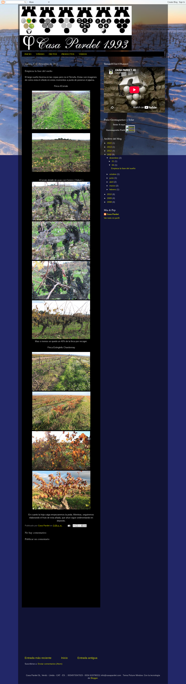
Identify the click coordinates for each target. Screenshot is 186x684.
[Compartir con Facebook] (82, 525)
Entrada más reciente (38, 657)
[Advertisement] (61, 631)
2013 (109, 147)
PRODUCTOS (67, 54)
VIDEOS (83, 54)
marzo (112, 186)
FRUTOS (53, 54)
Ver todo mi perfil (111, 218)
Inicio (64, 657)
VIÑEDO (40, 54)
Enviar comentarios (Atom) (50, 664)
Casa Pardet (113, 214)
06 (113, 165)
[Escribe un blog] (76, 525)
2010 (109, 194)
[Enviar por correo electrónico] (74, 525)
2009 (109, 198)
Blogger (94, 678)
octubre (113, 174)
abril (111, 182)
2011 (109, 155)
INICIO (28, 54)
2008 (109, 202)
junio (111, 178)
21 (113, 161)
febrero (113, 189)
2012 (109, 151)
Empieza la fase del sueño (123, 168)
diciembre (114, 158)
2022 (109, 143)
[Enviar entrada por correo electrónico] (69, 526)
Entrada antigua (87, 657)
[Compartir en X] (79, 525)
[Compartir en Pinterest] (85, 525)
